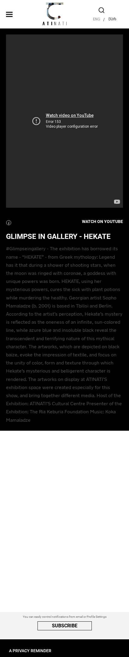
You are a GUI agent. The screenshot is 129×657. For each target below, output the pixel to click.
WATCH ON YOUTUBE (102, 222)
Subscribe (64, 626)
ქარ (112, 19)
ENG (96, 19)
